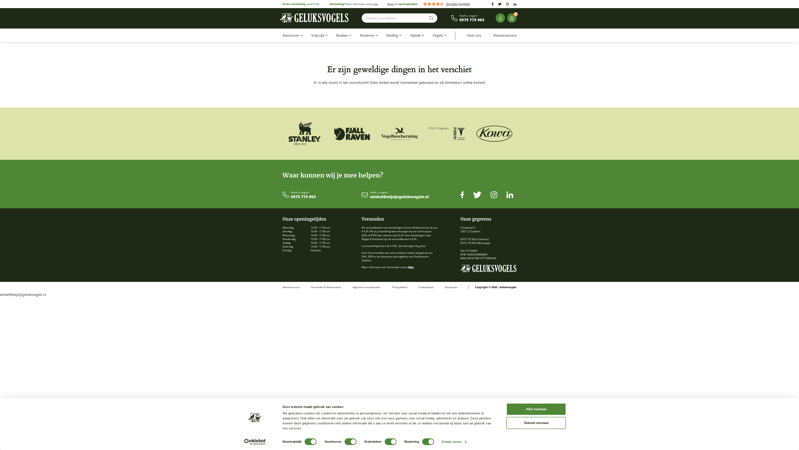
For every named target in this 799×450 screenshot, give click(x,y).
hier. (411, 267)
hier (375, 4)
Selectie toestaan (536, 423)
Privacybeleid (399, 287)
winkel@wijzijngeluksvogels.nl (399, 197)
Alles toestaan (536, 409)
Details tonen (451, 442)
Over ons (474, 35)
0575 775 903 (471, 20)
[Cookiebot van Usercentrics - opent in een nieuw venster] (255, 442)
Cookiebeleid (425, 287)
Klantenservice (504, 35)
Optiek (415, 35)
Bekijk (390, 4)
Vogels (438, 35)
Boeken (342, 35)
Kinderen (367, 35)
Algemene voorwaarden (366, 287)
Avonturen (291, 35)
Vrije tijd (317, 35)
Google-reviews (458, 4)
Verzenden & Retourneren (326, 287)
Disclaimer (451, 287)
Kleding (392, 35)
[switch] (350, 441)
